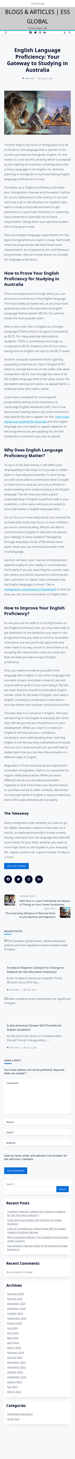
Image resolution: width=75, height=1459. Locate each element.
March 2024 (14, 1347)
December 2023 (16, 1362)
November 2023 (16, 1367)
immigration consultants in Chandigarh (30, 589)
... (39, 982)
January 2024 (14, 1357)
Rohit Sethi (29, 78)
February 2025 (15, 1293)
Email (10, 1132)
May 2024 (12, 1337)
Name (10, 1122)
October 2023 (15, 1372)
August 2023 (14, 1382)
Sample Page (37, 3)
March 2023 (14, 1391)
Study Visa (13, 1419)
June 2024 (13, 1333)
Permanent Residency (20, 1414)
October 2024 (15, 1313)
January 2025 (14, 1298)
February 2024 (15, 1352)
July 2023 (12, 1386)
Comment (12, 1083)
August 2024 (14, 1323)
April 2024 (13, 1342)
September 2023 (16, 1377)
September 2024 (16, 1318)
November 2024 (16, 1308)
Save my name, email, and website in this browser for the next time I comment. (35, 1157)
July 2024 (12, 1328)
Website (11, 1142)
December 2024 (16, 1303)
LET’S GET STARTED (16, 866)
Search (10, 1184)
